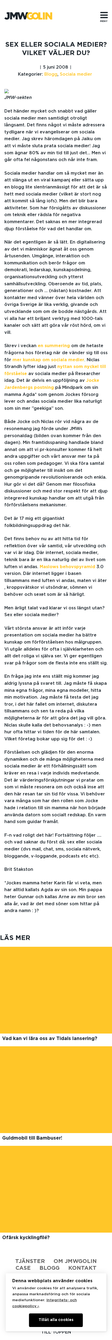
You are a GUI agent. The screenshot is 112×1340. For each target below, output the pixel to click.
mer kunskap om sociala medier (48, 360)
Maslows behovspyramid (67, 567)
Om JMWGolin (75, 1261)
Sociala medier (76, 74)
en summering (54, 346)
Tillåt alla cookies (56, 1320)
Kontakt (82, 1268)
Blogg (50, 74)
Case (23, 1268)
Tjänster (30, 1261)
